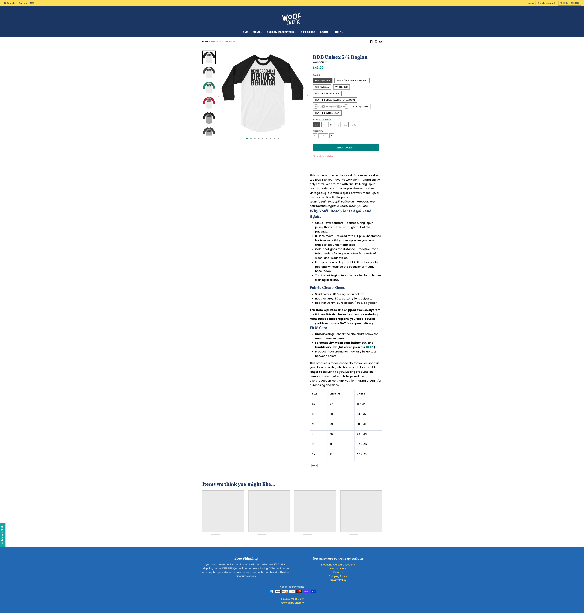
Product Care (338, 568)
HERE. (370, 347)
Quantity (318, 131)
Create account (546, 3)
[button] (323, 156)
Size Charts (324, 119)
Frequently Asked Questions (338, 564)
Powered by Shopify (292, 602)
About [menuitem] (324, 32)
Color (316, 75)
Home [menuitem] (244, 32)
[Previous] (218, 96)
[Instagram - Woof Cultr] (375, 41)
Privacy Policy (338, 580)
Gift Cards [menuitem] (308, 32)
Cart (571, 3)
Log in (530, 3)
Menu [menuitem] (256, 32)
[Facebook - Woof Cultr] (371, 41)
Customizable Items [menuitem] (280, 32)
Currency (24, 3)
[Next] (307, 96)
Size (322, 119)
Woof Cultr (320, 62)
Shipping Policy (338, 576)
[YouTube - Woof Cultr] (380, 41)
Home (205, 41)
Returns (338, 572)
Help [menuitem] (338, 32)
